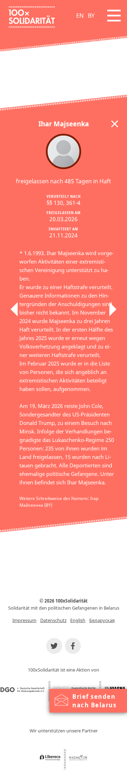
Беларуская (102, 620)
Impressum (24, 620)
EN (80, 15)
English (77, 620)
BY (91, 15)
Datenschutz (53, 620)
